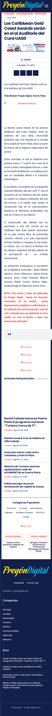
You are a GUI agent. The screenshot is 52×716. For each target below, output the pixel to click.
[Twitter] (23, 73)
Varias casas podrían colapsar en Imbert (13, 545)
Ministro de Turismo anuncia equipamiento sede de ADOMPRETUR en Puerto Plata (22, 469)
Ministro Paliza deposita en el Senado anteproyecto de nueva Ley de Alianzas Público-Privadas (23, 685)
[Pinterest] (29, 73)
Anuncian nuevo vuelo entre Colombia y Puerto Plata (21, 454)
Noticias (40, 14)
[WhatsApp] (35, 73)
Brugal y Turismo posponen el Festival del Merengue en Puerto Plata (39, 547)
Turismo (8, 430)
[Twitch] (29, 712)
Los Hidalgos (24, 14)
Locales (9, 14)
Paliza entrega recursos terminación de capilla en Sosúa (24, 485)
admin (27, 60)
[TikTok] (22, 712)
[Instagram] (16, 712)
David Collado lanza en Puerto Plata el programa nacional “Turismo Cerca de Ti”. (25, 422)
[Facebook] (16, 73)
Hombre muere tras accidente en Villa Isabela (24, 440)
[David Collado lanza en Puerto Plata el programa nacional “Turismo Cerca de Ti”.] (26, 398)
